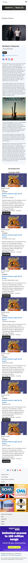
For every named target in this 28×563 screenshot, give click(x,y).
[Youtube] (12, 59)
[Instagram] (6, 59)
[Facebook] (3, 59)
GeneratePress (17, 555)
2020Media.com (5, 555)
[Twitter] (9, 59)
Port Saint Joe (16, 122)
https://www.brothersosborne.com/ (11, 55)
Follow (4, 52)
